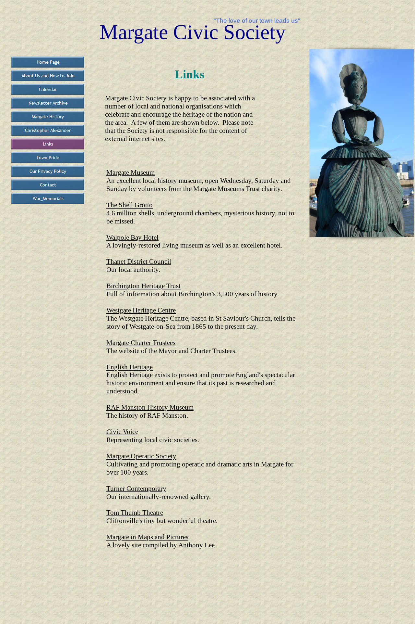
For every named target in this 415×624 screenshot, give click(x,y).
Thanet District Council (138, 261)
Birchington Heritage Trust (143, 286)
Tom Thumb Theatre (134, 512)
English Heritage (129, 367)
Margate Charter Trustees (140, 343)
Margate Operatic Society (141, 456)
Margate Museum (130, 172)
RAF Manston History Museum (150, 407)
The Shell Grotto (129, 205)
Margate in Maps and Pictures (147, 537)
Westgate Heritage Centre (141, 310)
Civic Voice (122, 432)
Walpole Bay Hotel (132, 237)
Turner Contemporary (136, 488)
